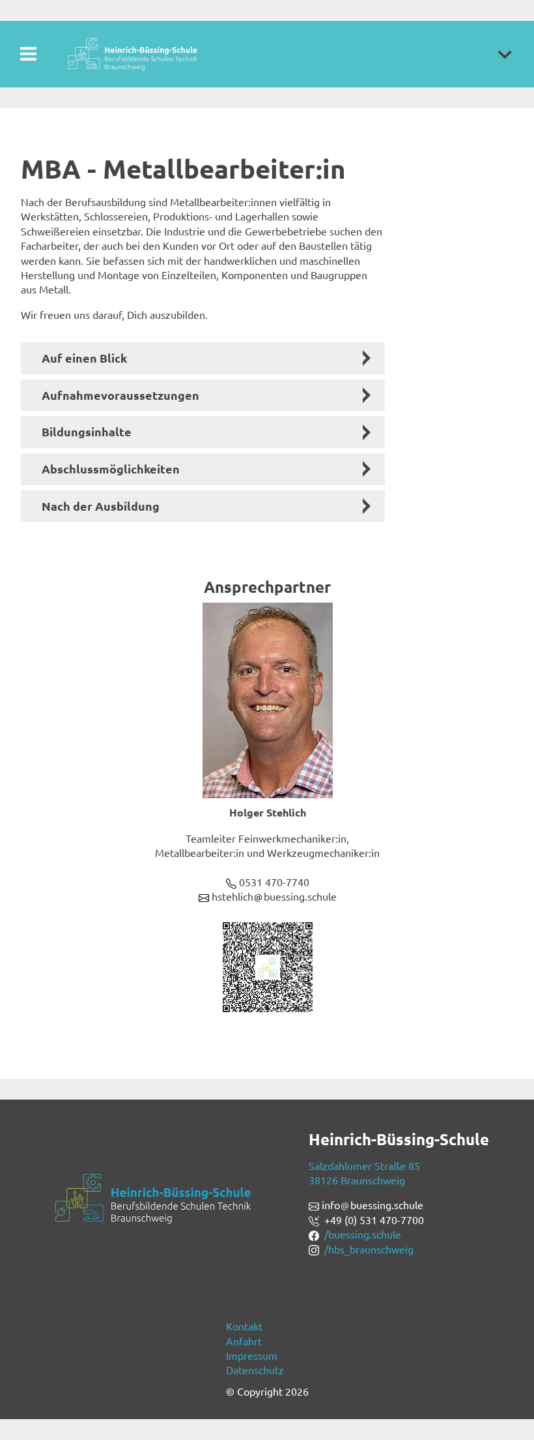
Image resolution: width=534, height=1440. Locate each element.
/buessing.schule (362, 1233)
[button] (505, 54)
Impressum (251, 1355)
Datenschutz (255, 1369)
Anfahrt (244, 1340)
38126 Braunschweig (357, 1179)
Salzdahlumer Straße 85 (364, 1165)
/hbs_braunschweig (369, 1248)
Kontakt (244, 1325)
